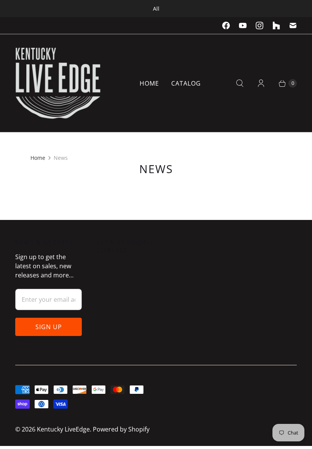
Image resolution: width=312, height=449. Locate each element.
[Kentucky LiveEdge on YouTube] (242, 25)
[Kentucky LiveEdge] (58, 83)
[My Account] (261, 83)
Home (149, 83)
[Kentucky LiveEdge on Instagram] (259, 25)
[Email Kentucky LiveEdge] (293, 25)
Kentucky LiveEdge (63, 429)
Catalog (186, 83)
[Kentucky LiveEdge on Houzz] (276, 25)
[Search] (239, 83)
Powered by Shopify (121, 429)
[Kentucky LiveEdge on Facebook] (226, 25)
